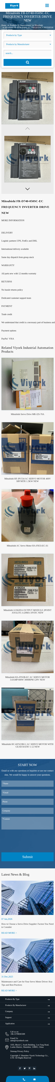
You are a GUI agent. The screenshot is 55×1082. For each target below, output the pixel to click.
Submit (27, 857)
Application (10, 1023)
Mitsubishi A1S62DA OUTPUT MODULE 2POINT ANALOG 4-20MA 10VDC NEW (27, 611)
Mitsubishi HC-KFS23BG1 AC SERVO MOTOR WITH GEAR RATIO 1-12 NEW (27, 745)
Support (8, 1017)
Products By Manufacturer (20, 25)
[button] (27, 189)
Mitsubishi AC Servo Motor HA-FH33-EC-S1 (27, 545)
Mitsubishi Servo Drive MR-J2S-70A (27, 414)
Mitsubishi (39, 25)
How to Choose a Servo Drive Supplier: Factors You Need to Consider (27, 925)
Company (9, 1011)
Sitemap (13, 1051)
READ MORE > (9, 933)
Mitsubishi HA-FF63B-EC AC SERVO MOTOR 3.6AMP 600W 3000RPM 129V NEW (27, 678)
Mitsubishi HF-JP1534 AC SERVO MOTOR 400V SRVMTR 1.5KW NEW (27, 479)
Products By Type (12, 999)
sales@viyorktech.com (19, 1040)
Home (3, 25)
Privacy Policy (23, 1051)
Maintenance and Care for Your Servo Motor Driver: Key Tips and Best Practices (26, 983)
